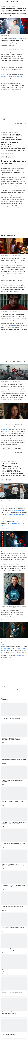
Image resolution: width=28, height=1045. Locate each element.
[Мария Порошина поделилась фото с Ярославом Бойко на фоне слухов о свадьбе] (14, 860)
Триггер (4, 76)
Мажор (3, 506)
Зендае (15, 325)
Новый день (20, 262)
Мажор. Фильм (6, 648)
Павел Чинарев (8, 514)
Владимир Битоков (6, 619)
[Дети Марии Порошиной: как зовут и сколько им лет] (14, 839)
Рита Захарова (8, 479)
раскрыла (18, 655)
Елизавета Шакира (6, 516)
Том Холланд (15, 316)
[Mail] (4, 1)
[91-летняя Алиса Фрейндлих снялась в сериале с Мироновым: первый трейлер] (14, 965)
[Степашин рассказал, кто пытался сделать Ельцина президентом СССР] (14, 902)
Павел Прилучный (19, 510)
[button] (14, 26)
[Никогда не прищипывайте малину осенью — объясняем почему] (14, 923)
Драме (8, 332)
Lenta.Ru (16, 6)
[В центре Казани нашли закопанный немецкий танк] (14, 755)
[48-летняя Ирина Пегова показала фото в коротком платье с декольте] (14, 1007)
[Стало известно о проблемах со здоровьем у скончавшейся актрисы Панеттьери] (14, 713)
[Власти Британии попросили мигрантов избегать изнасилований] (14, 1028)
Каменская (11, 76)
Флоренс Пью (4, 429)
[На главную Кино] (7, 1)
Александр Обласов (18, 514)
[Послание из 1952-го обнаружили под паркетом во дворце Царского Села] (14, 944)
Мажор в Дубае (16, 648)
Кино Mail (16, 132)
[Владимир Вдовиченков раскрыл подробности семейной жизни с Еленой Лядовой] (14, 818)
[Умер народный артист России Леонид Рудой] (14, 797)
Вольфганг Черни (16, 523)
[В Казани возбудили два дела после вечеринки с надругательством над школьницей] (14, 734)
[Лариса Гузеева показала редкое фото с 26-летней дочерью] (14, 776)
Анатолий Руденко (16, 38)
